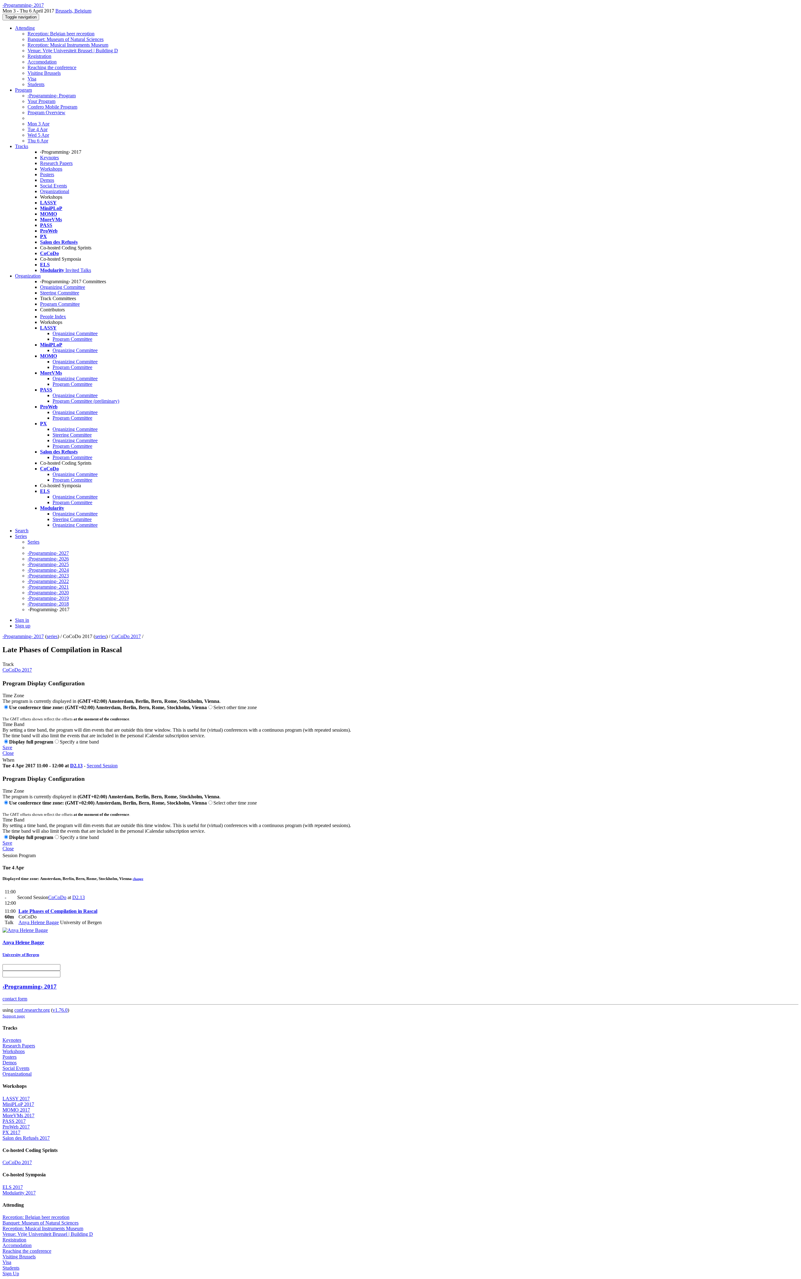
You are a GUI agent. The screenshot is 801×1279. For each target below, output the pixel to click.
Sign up (22, 625)
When (8, 760)
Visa (32, 78)
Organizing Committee (62, 287)
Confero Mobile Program (52, 107)
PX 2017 (11, 1132)
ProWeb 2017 (16, 1126)
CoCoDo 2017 (126, 636)
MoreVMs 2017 (18, 1115)
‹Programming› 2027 (48, 553)
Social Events (53, 185)
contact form (15, 998)
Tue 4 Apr (38, 129)
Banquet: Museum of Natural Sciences (66, 39)
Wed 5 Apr (38, 135)
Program (23, 90)
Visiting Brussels (44, 73)
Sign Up (11, 1273)
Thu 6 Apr (38, 140)
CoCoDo (57, 897)
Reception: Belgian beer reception (61, 33)
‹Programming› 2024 (48, 570)
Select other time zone (235, 707)
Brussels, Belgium (73, 10)
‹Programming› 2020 (48, 592)
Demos (47, 180)
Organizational (54, 191)
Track (8, 664)
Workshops (51, 168)
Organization (28, 276)
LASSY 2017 (16, 1098)
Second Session (102, 765)
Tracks (21, 146)
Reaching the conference (52, 67)
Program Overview (46, 112)
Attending (25, 28)
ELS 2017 (13, 1187)
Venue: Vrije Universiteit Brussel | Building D (73, 50)
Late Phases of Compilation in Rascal (57, 911)
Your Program (41, 101)
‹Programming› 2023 (48, 575)
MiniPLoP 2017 (18, 1104)
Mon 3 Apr (38, 123)
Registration (39, 56)
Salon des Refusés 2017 (26, 1138)
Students (36, 84)
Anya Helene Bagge (38, 922)
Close (8, 753)
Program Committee (60, 304)
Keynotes (49, 157)
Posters (47, 174)
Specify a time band (79, 741)
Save (7, 747)
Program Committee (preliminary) (86, 401)
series (52, 636)
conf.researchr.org (32, 1010)
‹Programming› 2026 (48, 558)
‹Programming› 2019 (48, 598)
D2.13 (76, 765)
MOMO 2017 (16, 1110)
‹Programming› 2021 (48, 587)
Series (33, 542)
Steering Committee (59, 292)
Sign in (22, 620)
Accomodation (42, 61)
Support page (14, 1016)
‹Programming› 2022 (48, 581)
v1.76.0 (60, 1010)
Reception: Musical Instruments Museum (68, 45)
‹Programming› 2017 (23, 636)
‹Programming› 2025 (48, 564)
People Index (53, 316)
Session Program (19, 855)
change (138, 879)
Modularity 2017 (19, 1192)
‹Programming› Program (52, 95)
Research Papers (56, 163)
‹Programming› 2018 (48, 603)
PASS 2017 (14, 1121)
